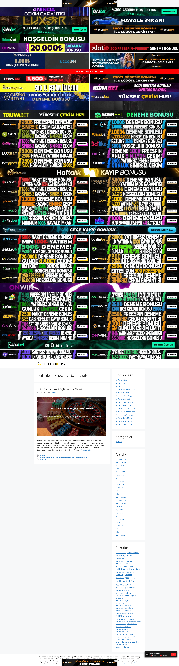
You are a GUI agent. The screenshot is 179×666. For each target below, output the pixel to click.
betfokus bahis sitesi (124, 561)
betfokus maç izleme (124, 600)
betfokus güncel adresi (126, 587)
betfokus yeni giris (124, 634)
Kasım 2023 (120, 526)
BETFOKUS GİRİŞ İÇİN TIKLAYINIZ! (89, 72)
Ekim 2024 (120, 491)
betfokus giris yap (134, 578)
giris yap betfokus (121, 644)
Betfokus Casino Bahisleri (125, 412)
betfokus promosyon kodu (124, 613)
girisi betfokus (133, 642)
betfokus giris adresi (45, 457)
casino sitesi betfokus (124, 639)
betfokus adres (133, 553)
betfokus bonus (122, 564)
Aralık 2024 (120, 484)
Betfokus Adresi (122, 380)
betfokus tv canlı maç (121, 624)
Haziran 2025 (121, 472)
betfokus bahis (120, 558)
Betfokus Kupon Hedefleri (125, 408)
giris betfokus (121, 642)
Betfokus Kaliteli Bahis (124, 418)
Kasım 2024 (120, 488)
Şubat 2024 (120, 516)
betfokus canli (132, 563)
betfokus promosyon (124, 611)
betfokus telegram (122, 621)
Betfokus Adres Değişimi (125, 396)
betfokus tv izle (132, 624)
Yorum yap (42, 459)
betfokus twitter (123, 626)
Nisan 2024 (120, 510)
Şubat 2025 (120, 478)
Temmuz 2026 (121, 459)
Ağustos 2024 (121, 497)
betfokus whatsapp (122, 631)
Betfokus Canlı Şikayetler (125, 402)
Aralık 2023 (120, 522)
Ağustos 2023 (121, 535)
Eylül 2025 (119, 469)
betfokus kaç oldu (130, 596)
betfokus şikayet (121, 637)
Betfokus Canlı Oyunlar (124, 424)
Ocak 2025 (120, 481)
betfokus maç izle (120, 598)
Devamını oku (86, 450)
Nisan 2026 (120, 466)
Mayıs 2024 (120, 507)
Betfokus (42, 455)
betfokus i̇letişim (120, 595)
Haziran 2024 (121, 503)
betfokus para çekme (124, 608)
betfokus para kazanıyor (79, 457)
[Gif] (89, 172)
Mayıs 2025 (120, 475)
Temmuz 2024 (121, 500)
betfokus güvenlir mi (122, 590)
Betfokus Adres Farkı (123, 405)
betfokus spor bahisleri (125, 619)
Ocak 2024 (120, 519)
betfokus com (135, 572)
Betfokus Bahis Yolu (123, 393)
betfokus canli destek (124, 566)
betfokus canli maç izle (128, 569)
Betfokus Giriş (121, 383)
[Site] (44, 124)
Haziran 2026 (121, 462)
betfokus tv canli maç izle (135, 621)
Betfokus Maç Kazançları (125, 415)
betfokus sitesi (123, 616)
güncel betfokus (122, 647)
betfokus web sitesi (122, 629)
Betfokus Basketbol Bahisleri (126, 390)
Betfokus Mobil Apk (123, 399)
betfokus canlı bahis (122, 572)
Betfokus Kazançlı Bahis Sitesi (60, 389)
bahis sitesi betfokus (121, 553)
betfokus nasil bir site (124, 605)
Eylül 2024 (119, 494)
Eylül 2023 (119, 532)
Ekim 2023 (120, 529)
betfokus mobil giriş (120, 603)
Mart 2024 (120, 513)
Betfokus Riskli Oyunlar (124, 421)
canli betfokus (132, 637)
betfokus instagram (125, 593)
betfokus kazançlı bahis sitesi (62, 457)
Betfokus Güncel (123, 584)
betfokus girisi (122, 577)
